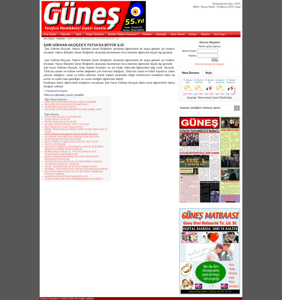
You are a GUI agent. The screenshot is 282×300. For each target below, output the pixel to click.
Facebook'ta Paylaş (56, 91)
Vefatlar (147, 34)
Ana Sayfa (50, 34)
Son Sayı (219, 34)
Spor (78, 34)
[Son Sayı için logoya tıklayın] (141, 30)
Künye (193, 34)
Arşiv (208, 72)
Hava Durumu (190, 72)
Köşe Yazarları (95, 34)
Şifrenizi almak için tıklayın (209, 64)
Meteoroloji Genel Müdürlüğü (215, 97)
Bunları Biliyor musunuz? (123, 34)
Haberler (65, 34)
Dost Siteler (178, 34)
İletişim (205, 34)
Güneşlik (161, 34)
